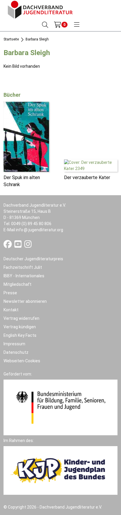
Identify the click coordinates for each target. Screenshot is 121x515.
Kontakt (11, 309)
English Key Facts (20, 335)
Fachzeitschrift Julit (23, 267)
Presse (10, 292)
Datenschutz (16, 352)
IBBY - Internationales (24, 275)
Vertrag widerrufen (21, 318)
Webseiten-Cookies (22, 360)
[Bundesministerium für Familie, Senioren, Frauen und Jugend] (60, 407)
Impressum (14, 343)
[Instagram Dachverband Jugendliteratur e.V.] (28, 245)
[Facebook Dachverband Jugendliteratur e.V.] (8, 245)
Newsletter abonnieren (25, 301)
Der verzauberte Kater (87, 177)
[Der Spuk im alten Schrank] (26, 136)
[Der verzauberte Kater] (90, 165)
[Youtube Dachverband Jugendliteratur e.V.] (18, 245)
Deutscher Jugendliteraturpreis (33, 258)
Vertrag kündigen (20, 326)
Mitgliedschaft (17, 284)
